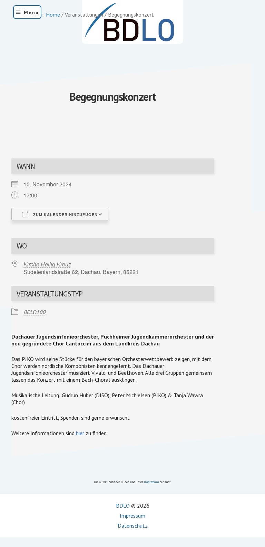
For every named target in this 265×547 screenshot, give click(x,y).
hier (80, 433)
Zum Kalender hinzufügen (65, 214)
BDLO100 (34, 312)
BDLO (123, 505)
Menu (31, 12)
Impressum (151, 482)
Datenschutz (133, 525)
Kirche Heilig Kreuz (47, 264)
